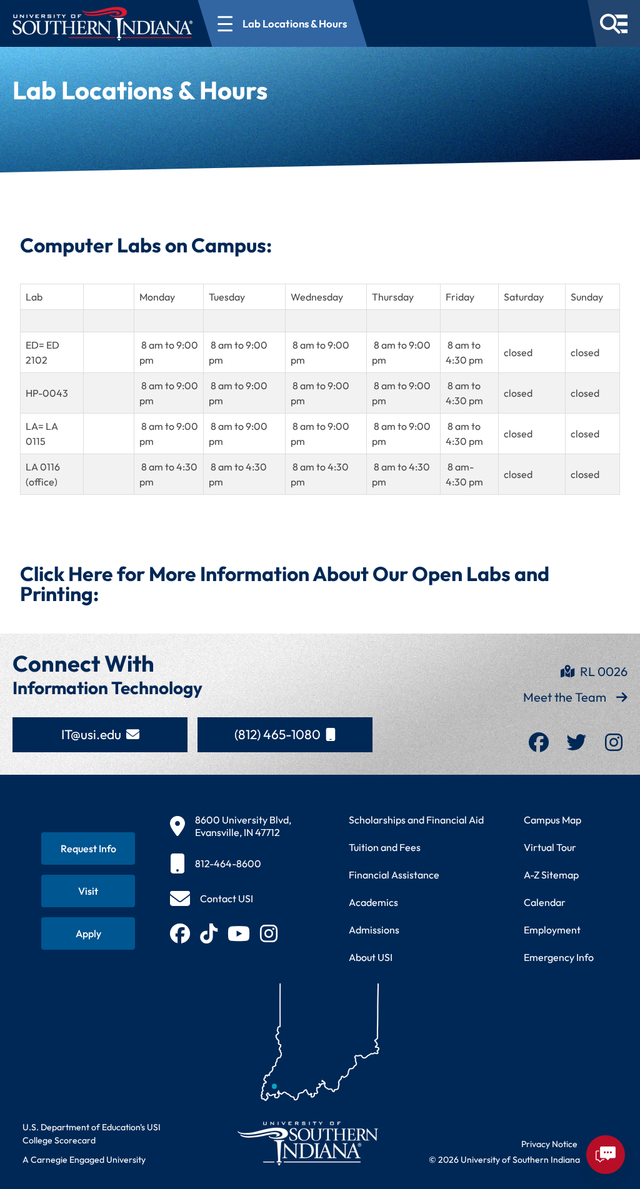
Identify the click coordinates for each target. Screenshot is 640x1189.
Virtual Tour (550, 847)
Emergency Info (559, 957)
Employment (552, 929)
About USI (370, 957)
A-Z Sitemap (551, 874)
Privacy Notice (549, 1144)
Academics (373, 902)
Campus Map (552, 819)
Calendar (545, 902)
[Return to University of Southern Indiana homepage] (307, 1143)
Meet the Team (564, 697)
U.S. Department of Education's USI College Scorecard (91, 1134)
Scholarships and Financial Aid (416, 819)
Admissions (374, 929)
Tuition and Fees (385, 847)
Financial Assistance (394, 874)
